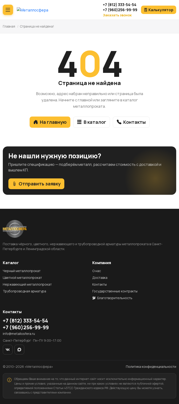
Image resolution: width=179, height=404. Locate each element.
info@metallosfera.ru (19, 333)
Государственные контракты (115, 291)
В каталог (95, 122)
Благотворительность (114, 298)
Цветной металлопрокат (22, 277)
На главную (53, 122)
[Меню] (8, 10)
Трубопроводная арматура (24, 291)
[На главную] (32, 10)
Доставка (99, 277)
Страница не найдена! (37, 26)
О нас (96, 271)
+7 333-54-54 (119, 4)
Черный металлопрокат (22, 271)
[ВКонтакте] (8, 349)
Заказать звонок (117, 15)
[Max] (19, 349)
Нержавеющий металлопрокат (27, 284)
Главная (9, 26)
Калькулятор (160, 9)
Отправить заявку (40, 184)
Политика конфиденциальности (151, 366)
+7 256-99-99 (120, 9)
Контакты (134, 122)
